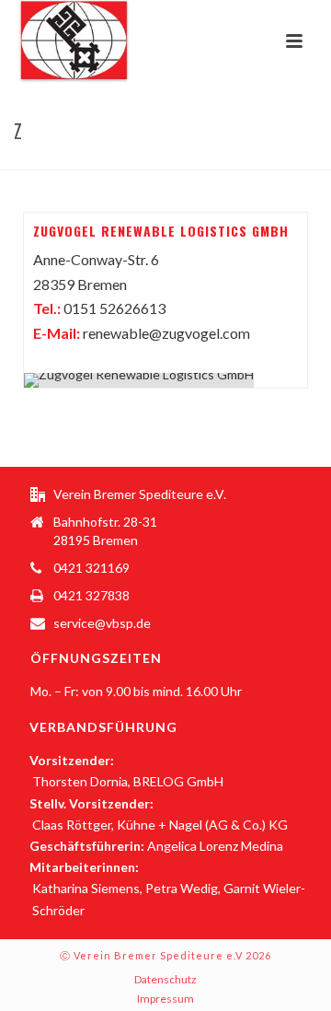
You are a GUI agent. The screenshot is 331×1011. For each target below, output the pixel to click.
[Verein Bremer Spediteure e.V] (55, 41)
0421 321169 (91, 567)
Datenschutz (165, 979)
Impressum (165, 998)
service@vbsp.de (102, 623)
